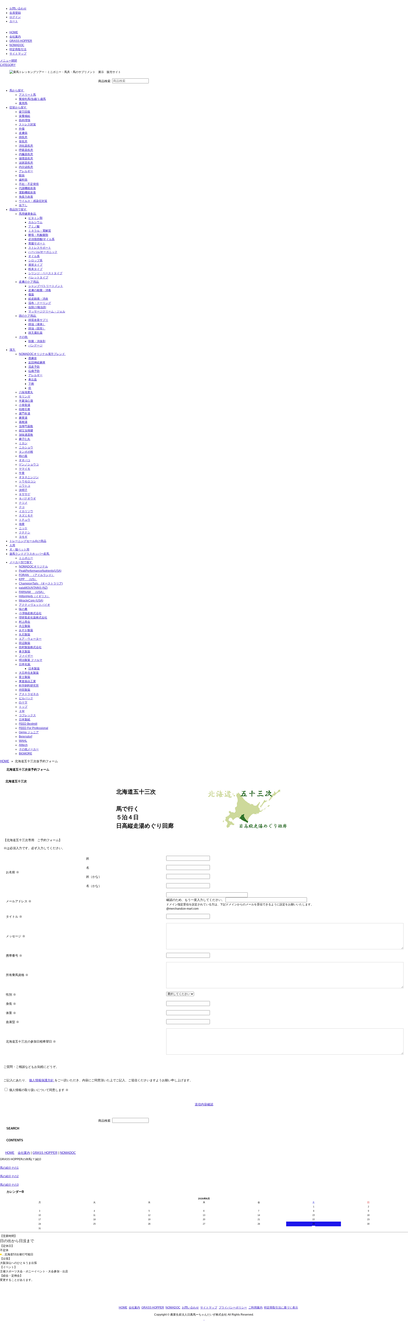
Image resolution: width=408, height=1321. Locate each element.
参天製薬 (24, 651)
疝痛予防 (34, 371)
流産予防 (34, 366)
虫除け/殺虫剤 (37, 307)
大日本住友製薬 (29, 672)
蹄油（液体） (36, 324)
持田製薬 (24, 689)
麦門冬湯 (24, 413)
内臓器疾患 (26, 154)
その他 (23, 337)
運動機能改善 (27, 192)
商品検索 (104, 81)
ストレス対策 (27, 124)
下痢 (31, 383)
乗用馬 (23, 103)
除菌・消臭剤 (36, 341)
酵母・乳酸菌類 (38, 235)
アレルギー (26, 171)
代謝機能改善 (27, 188)
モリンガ (24, 396)
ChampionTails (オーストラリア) (41, 583)
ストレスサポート (39, 247)
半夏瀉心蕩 (26, 400)
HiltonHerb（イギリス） (34, 596)
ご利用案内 (255, 1307)
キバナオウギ (27, 498)
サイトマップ (17, 53)
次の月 (214, 1198)
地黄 (22, 524)
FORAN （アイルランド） (36, 575)
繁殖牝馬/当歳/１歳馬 (32, 99)
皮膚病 (23, 133)
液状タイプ (35, 264)
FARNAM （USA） (32, 592)
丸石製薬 (24, 634)
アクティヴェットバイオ (34, 604)
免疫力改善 (26, 196)
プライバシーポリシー (233, 1307)
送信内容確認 (204, 1104)
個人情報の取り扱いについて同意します (38, 1090)
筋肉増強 (24, 120)
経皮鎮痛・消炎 (38, 298)
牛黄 (22, 473)
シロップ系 (35, 260)
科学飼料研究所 (29, 685)
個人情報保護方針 (42, 1080)
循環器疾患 (26, 158)
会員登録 (15, 12)
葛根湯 (23, 422)
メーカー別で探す (20, 562)
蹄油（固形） (36, 328)
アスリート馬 (27, 94)
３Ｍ (22, 711)
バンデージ (35, 345)
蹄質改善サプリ (38, 320)
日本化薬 (24, 664)
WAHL (23, 740)
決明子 (23, 490)
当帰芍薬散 (26, 426)
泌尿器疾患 (26, 162)
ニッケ (23, 528)
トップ (23, 706)
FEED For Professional (33, 728)
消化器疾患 (26, 145)
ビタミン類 (35, 218)
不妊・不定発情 (29, 184)
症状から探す (17, 107)
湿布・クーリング (39, 303)
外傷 (22, 128)
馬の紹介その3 (9, 1184)
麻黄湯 (23, 417)
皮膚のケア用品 (29, 281)
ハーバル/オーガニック (42, 252)
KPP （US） (28, 579)
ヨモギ (23, 536)
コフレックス (27, 715)
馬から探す (16, 90)
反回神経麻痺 (36, 362)
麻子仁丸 (24, 439)
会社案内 (15, 36)
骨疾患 (23, 141)
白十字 (23, 702)
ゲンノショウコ (29, 464)
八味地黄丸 (26, 392)
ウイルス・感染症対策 (33, 201)
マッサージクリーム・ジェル (46, 311)
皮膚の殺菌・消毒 (39, 290)
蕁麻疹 (32, 358)
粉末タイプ (35, 269)
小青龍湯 (24, 405)
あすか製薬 (26, 630)
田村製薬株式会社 (30, 647)
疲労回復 (24, 111)
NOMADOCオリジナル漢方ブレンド (42, 354)
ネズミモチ (26, 515)
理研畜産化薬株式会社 (33, 617)
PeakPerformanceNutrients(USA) (40, 570)
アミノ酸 (34, 226)
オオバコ (24, 460)
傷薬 (31, 294)
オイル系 (34, 256)
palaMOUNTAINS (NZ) (33, 587)
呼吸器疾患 (26, 150)
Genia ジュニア (29, 732)
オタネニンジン (29, 477)
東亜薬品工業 (27, 681)
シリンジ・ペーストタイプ (45, 273)
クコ (22, 507)
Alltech (23, 745)
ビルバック (26, 698)
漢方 (12, 349)
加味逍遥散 (26, 434)
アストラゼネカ (29, 694)
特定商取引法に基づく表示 (281, 1307)
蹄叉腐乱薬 (35, 332)
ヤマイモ (24, 468)
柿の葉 (23, 456)
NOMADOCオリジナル (33, 566)
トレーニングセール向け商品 (27, 541)
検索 (157, 81)
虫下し (23, 205)
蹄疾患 (23, 137)
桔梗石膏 (24, 409)
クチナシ (24, 532)
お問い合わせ (17, 8)
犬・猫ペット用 (19, 549)
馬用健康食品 (27, 213)
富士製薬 (24, 677)
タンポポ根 (26, 451)
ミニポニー (26, 558)
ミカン (23, 443)
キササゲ (24, 494)
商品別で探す (17, 209)
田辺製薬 (24, 643)
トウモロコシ (27, 481)
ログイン (15, 17)
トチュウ (24, 519)
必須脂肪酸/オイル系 (41, 239)
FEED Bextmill (28, 723)
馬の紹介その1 (9, 1167)
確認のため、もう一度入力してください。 (195, 900)
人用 (12, 545)
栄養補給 (24, 116)
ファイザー (26, 655)
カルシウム (35, 222)
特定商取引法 (17, 49)
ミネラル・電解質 (39, 230)
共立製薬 (24, 626)
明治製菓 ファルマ (30, 660)
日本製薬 (34, 668)
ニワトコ (24, 485)
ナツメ (23, 502)
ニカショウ (26, 447)
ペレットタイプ (38, 277)
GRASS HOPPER (20, 41)
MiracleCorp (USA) (31, 600)
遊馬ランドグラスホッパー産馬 (29, 553)
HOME (13, 32)
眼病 (22, 175)
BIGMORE (25, 753)
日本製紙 (24, 719)
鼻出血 (32, 379)
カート (13, 21)
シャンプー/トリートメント (45, 286)
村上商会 (24, 621)
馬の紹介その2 (9, 1176)
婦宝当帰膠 (26, 430)
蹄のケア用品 (27, 315)
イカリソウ (26, 511)
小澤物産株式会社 (30, 613)
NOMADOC (16, 45)
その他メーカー (29, 749)
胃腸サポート (36, 243)
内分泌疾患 (26, 167)
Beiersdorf (25, 736)
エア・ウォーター (30, 638)
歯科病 (23, 179)
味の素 (23, 609)
